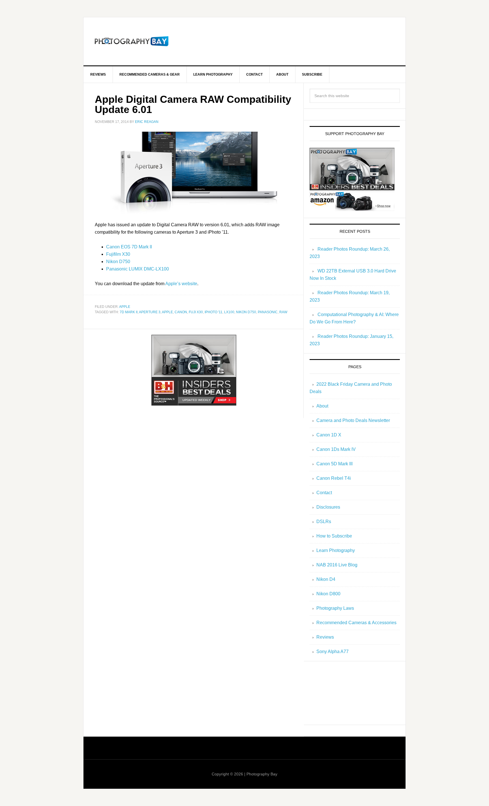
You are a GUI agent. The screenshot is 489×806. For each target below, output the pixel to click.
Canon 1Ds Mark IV (336, 449)
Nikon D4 (325, 579)
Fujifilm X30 (118, 254)
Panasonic (268, 312)
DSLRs (323, 521)
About (322, 406)
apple (124, 307)
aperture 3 (149, 312)
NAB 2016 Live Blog (336, 564)
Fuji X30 (196, 312)
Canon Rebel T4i (333, 478)
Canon (181, 312)
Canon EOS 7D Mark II (129, 246)
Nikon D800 (328, 593)
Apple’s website (181, 283)
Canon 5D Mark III (334, 463)
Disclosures (328, 507)
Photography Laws (335, 608)
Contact (324, 492)
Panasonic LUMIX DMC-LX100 (137, 268)
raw (283, 312)
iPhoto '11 (213, 312)
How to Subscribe (334, 536)
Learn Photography (335, 550)
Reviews (325, 637)
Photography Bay (131, 41)
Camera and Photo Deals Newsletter (353, 420)
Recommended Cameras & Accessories (356, 622)
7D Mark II (129, 312)
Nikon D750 (118, 261)
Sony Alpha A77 (332, 651)
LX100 (229, 312)
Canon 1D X (328, 434)
